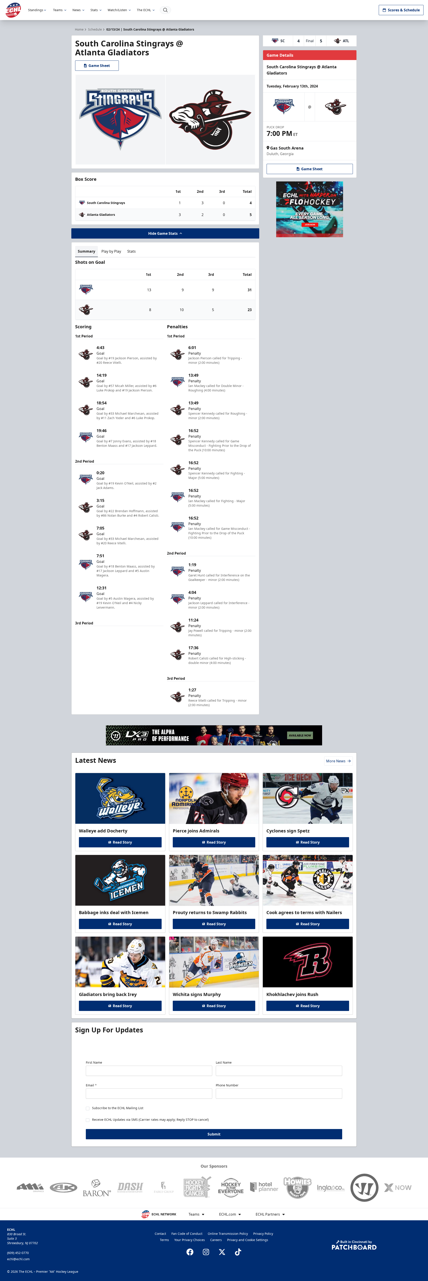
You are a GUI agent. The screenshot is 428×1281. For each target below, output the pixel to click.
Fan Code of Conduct (186, 1233)
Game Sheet (99, 65)
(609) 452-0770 (18, 1253)
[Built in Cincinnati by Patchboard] (354, 1245)
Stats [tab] (131, 251)
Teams (58, 10)
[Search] (165, 10)
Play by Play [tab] (111, 251)
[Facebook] (190, 1252)
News (76, 10)
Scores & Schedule (404, 10)
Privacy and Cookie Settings (247, 1240)
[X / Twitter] (222, 1252)
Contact (160, 1233)
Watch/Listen (117, 10)
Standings (35, 10)
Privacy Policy (263, 1233)
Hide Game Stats (163, 233)
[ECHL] (13, 10)
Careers (216, 1240)
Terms (164, 1240)
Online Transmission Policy (228, 1233)
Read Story (122, 842)
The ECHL (144, 10)
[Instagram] (206, 1252)
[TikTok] (238, 1252)
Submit (214, 1134)
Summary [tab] (86, 251)
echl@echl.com (18, 1259)
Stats (94, 10)
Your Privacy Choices (189, 1240)
